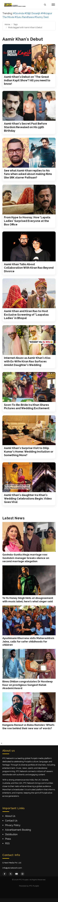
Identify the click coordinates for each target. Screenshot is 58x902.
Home (7, 24)
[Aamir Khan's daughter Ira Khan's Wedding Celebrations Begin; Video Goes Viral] (29, 477)
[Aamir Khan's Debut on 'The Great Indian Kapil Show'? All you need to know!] (29, 59)
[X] (10, 874)
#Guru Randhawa (24, 17)
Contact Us (11, 820)
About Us (10, 816)
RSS (7, 843)
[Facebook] (4, 874)
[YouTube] (16, 874)
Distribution (11, 834)
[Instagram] (22, 874)
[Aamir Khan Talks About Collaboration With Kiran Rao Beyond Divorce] (29, 246)
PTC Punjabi (34, 886)
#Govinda (18, 13)
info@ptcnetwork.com (12, 868)
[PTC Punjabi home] (15, 4)
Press (8, 838)
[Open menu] (53, 4)
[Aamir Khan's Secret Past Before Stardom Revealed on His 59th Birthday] (29, 106)
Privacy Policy (12, 825)
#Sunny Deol (41, 17)
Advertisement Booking (18, 829)
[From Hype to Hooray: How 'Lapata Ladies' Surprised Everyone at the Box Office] (29, 199)
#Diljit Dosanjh (32, 13)
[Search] (45, 5)
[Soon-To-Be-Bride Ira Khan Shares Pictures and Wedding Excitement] (29, 387)
